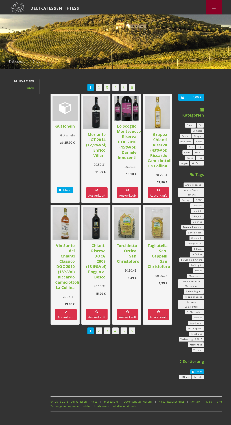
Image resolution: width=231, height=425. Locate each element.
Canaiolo (197, 210)
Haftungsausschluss (171, 401)
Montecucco (195, 276)
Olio (200, 147)
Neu (191, 147)
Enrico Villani (195, 232)
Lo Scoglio (196, 265)
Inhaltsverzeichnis (124, 406)
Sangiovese (196, 323)
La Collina (196, 254)
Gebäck (186, 136)
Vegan (184, 163)
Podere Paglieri (194, 291)
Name (186, 377)
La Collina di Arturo (191, 259)
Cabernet (197, 205)
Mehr (66, 190)
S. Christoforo (194, 312)
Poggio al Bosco (193, 296)
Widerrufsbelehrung (96, 406)
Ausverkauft (96, 195)
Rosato (198, 152)
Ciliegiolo (197, 216)
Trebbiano (196, 333)
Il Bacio (198, 248)
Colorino (197, 221)
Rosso (190, 157)
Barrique (186, 200)
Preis (199, 377)
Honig (199, 141)
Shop (36, 61)
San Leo (198, 317)
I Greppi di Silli (194, 243)
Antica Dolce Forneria (191, 192)
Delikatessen (18, 61)
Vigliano (197, 350)
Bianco (190, 125)
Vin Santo (197, 163)
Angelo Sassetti (193, 184)
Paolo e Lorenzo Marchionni (191, 283)
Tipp (199, 157)
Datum (198, 371)
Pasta (187, 152)
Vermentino (195, 344)
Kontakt (195, 401)
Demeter (197, 130)
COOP (199, 200)
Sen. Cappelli (195, 328)
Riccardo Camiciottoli (191, 304)
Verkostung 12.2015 (191, 339)
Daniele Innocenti (192, 227)
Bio (200, 125)
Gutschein (185, 141)
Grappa (198, 136)
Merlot (198, 270)
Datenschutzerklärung (138, 401)
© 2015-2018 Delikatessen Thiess (74, 401)
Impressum (110, 401)
